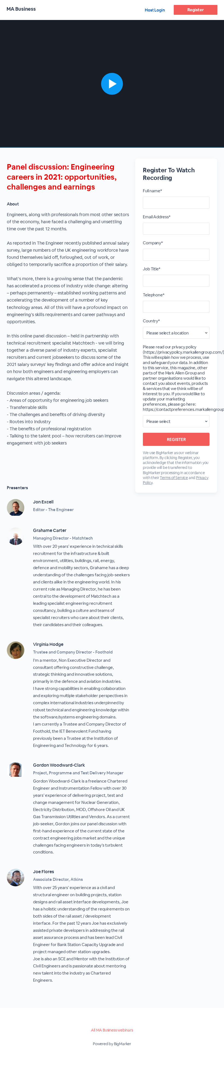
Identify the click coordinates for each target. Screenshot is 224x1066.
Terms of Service (174, 477)
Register (195, 9)
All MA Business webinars (112, 1030)
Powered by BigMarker (112, 1043)
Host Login (155, 10)
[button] (112, 84)
